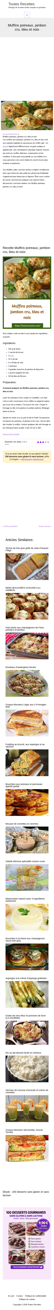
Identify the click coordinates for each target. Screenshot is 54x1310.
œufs (12, 356)
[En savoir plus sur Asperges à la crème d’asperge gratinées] (27, 994)
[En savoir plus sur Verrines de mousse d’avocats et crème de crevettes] (27, 1108)
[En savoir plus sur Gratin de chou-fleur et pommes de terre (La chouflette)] (27, 1033)
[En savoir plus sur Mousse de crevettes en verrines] (27, 840)
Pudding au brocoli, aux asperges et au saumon (25, 745)
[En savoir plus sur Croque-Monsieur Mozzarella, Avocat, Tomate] (27, 1148)
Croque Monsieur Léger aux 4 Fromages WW (26, 705)
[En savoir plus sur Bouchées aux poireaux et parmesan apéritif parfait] (27, 802)
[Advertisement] (27, 65)
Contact (19, 1296)
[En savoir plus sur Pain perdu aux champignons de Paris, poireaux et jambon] (27, 646)
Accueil (11, 1296)
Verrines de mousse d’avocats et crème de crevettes (27, 1091)
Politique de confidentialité (35, 1296)
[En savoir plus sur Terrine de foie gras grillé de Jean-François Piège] (27, 566)
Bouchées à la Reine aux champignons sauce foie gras (25, 939)
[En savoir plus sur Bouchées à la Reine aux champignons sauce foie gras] (27, 957)
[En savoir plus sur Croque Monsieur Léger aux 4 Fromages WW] (27, 723)
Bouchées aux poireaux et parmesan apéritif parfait (24, 785)
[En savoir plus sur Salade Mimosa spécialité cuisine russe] (27, 877)
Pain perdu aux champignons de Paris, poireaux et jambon (25, 628)
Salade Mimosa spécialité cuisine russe (25, 861)
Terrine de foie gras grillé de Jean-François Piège (27, 549)
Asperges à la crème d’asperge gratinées (26, 978)
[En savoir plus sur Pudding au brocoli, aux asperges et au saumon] (27, 763)
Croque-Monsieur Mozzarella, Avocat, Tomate (24, 1131)
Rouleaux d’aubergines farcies (21, 667)
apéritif (5, 146)
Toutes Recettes (21, 4)
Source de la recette (11, 434)
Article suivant (46, 526)
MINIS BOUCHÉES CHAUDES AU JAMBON (23, 588)
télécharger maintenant (32, 459)
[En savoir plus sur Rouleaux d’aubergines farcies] (27, 683)
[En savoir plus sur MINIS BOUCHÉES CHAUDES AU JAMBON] (27, 606)
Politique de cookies (27, 1299)
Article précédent (9, 526)
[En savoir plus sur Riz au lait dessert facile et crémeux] (27, 1069)
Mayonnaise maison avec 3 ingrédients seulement (25, 899)
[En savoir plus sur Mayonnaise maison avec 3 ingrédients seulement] (27, 917)
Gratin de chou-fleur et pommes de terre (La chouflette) (26, 1016)
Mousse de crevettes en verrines (22, 823)
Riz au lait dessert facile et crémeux (23, 1052)
